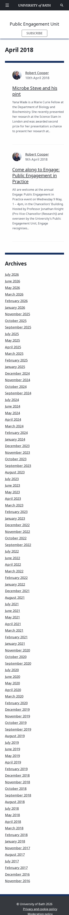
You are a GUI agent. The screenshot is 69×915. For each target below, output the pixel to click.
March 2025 (14, 353)
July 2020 (12, 670)
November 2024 (17, 380)
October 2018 (15, 788)
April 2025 (13, 347)
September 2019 (18, 729)
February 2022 (16, 577)
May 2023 (12, 492)
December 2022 (17, 525)
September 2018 (18, 795)
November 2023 (17, 452)
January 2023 (15, 518)
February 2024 (16, 432)
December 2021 (17, 591)
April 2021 (13, 624)
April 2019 (13, 762)
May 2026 (12, 287)
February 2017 (16, 867)
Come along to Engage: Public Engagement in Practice (36, 175)
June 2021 (12, 610)
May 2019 (12, 755)
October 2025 (15, 320)
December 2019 (17, 709)
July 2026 (12, 274)
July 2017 (12, 861)
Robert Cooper (37, 73)
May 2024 (12, 413)
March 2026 (14, 294)
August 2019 (15, 736)
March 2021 (14, 630)
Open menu (7, 5)
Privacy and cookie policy (40, 909)
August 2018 (15, 802)
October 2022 (15, 538)
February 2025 (16, 360)
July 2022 (12, 551)
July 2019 (12, 742)
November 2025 (17, 314)
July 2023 (12, 479)
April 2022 (13, 564)
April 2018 (13, 821)
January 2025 (15, 366)
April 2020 (13, 690)
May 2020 (12, 683)
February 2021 (16, 637)
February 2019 (16, 769)
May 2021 (12, 617)
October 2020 (15, 656)
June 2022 (12, 558)
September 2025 (18, 327)
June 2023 (12, 485)
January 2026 (15, 307)
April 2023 (13, 498)
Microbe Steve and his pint (34, 91)
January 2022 (15, 584)
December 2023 (17, 446)
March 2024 (14, 426)
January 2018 (15, 841)
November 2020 (17, 650)
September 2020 (18, 663)
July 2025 (12, 334)
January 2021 (15, 643)
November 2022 (17, 531)
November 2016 (17, 881)
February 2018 (16, 835)
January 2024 (15, 439)
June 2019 (12, 749)
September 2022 (18, 545)
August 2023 (15, 472)
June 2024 (12, 406)
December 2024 (17, 373)
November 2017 (17, 848)
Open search (62, 5)
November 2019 (17, 716)
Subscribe (34, 33)
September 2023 (18, 465)
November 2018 (17, 782)
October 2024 (15, 386)
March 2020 (14, 696)
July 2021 (12, 604)
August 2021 (15, 597)
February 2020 (16, 703)
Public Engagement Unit (34, 24)
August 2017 (15, 854)
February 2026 (16, 301)
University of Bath (34, 5)
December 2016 (17, 874)
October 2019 (15, 722)
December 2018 (17, 775)
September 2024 (18, 393)
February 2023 (16, 511)
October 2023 (15, 459)
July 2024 (12, 400)
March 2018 (14, 828)
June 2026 (12, 281)
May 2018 (12, 815)
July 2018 (12, 808)
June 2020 (12, 676)
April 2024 (13, 419)
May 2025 (12, 340)
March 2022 (14, 571)
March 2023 (14, 505)
